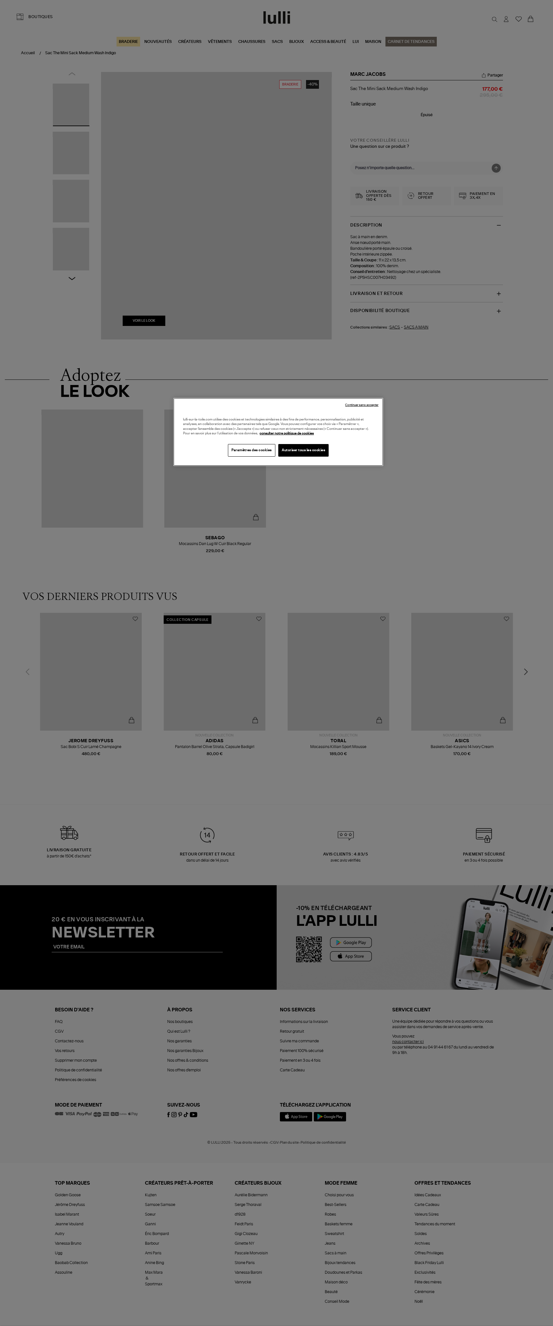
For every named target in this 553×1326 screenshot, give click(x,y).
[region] (278, 432)
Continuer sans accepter (361, 405)
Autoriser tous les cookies (303, 450)
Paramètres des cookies (251, 450)
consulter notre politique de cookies (287, 433)
